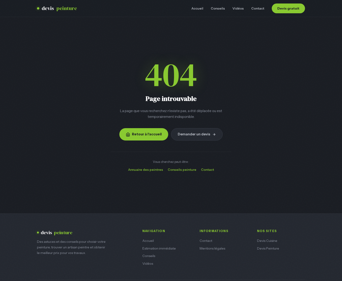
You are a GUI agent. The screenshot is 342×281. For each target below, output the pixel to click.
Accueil (197, 8)
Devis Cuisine (267, 241)
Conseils (218, 8)
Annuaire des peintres (145, 170)
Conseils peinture (182, 170)
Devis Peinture (268, 248)
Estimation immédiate (159, 248)
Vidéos (238, 8)
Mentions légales (212, 248)
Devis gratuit (288, 8)
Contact (257, 8)
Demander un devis (194, 134)
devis (59, 8)
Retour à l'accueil (147, 134)
